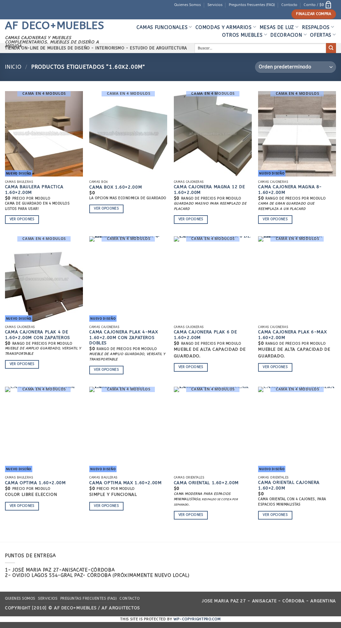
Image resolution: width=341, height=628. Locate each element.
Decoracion (286, 35)
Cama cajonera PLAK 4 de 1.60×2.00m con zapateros (37, 334)
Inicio (13, 67)
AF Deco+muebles (54, 25)
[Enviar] (331, 48)
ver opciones (22, 219)
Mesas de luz (277, 27)
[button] (318, 5)
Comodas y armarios (223, 27)
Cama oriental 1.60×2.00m (206, 482)
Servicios (214, 5)
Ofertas (320, 35)
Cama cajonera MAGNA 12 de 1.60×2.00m (209, 189)
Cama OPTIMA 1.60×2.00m (35, 482)
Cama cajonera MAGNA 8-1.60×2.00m (290, 189)
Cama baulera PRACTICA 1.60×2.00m (34, 189)
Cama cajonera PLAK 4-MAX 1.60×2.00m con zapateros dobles (123, 337)
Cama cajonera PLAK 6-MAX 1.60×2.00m (292, 334)
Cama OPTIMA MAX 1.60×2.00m (125, 482)
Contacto (289, 5)
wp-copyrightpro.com (196, 619)
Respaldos (316, 27)
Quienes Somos (187, 5)
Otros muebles (242, 35)
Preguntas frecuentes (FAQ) (252, 5)
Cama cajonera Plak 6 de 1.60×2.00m (205, 334)
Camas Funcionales (162, 27)
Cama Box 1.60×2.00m (115, 187)
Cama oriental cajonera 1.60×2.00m (289, 485)
